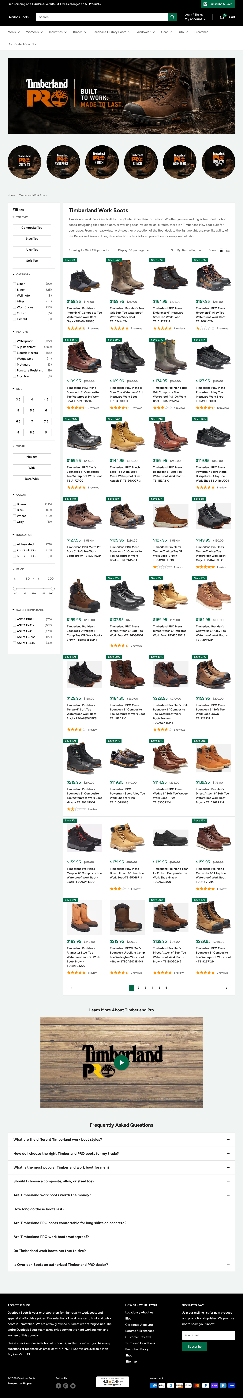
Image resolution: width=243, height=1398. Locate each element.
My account (194, 19)
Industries (55, 32)
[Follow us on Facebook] (58, 1386)
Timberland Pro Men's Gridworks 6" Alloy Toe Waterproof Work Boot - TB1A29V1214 (211, 633)
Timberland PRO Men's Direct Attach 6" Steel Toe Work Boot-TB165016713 (127, 873)
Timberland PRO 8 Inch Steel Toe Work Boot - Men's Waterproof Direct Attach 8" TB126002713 (126, 474)
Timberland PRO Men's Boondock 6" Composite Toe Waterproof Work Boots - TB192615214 (126, 553)
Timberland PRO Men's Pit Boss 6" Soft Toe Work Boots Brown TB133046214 (84, 551)
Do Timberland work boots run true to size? (49, 1251)
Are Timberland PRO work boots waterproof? (51, 1237)
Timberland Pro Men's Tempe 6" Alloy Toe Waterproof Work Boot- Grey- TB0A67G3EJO (211, 553)
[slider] (15, 588)
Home (11, 195)
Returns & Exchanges (139, 1331)
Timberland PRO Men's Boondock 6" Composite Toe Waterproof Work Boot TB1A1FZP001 (84, 474)
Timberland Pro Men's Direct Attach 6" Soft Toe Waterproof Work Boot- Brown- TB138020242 (169, 955)
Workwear (144, 32)
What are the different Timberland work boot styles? (57, 1139)
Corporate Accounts (22, 44)
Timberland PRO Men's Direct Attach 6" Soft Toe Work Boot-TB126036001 (126, 631)
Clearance (201, 32)
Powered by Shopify (20, 1383)
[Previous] (71, 988)
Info (181, 32)
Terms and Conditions (140, 1343)
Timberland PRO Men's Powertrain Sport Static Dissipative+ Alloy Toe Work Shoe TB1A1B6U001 (212, 474)
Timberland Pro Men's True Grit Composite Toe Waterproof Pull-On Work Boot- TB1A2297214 (170, 394)
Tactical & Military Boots (109, 32)
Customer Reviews (138, 1337)
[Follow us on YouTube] (73, 1386)
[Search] (172, 17)
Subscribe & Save (221, 4)
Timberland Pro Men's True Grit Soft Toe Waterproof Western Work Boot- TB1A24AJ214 (127, 315)
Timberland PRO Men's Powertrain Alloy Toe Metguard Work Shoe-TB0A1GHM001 (210, 394)
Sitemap (131, 1361)
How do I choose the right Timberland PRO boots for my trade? (66, 1153)
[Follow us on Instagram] (65, 1386)
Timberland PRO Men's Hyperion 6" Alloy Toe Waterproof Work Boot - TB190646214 (211, 315)
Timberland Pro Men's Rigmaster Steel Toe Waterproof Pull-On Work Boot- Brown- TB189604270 (83, 957)
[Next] (227, 988)
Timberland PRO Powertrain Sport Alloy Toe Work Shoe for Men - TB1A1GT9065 (127, 795)
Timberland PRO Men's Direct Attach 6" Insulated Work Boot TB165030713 (169, 631)
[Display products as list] (228, 250)
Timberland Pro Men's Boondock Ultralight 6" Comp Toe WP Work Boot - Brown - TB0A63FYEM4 (84, 633)
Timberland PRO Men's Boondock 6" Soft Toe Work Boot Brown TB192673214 (210, 711)
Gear (164, 32)
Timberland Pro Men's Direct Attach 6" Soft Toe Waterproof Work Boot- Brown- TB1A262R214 (212, 795)
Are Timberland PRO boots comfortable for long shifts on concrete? (69, 1223)
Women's (32, 32)
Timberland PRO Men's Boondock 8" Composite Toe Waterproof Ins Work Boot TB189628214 (83, 394)
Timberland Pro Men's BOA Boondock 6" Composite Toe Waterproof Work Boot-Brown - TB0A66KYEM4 (170, 714)
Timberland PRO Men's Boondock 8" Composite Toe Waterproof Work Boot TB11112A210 (127, 711)
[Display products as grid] (221, 250)
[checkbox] (32, 227)
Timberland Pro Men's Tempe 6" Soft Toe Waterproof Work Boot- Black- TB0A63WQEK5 (82, 711)
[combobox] (102, 17)
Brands (77, 32)
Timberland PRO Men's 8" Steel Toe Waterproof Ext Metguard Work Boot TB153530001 (126, 394)
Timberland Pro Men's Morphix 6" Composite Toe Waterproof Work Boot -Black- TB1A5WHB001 (84, 875)
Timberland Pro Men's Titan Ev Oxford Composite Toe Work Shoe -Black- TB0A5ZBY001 (170, 875)
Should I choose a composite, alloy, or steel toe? (53, 1181)
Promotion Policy (137, 1349)
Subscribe (195, 1346)
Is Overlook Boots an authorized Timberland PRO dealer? (60, 1264)
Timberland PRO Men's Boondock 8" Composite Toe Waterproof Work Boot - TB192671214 (213, 955)
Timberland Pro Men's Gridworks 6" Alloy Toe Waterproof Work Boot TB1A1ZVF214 (211, 875)
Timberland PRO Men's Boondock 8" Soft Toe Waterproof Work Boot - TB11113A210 (169, 474)
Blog (128, 1318)
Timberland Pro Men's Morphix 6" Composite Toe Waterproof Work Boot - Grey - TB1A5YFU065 (84, 315)
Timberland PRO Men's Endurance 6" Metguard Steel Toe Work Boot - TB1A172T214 (168, 315)
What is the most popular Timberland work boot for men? (61, 1167)
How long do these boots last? (38, 1209)
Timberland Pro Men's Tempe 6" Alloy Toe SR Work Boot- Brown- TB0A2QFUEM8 (168, 553)
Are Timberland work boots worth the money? (52, 1195)
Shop (129, 1355)
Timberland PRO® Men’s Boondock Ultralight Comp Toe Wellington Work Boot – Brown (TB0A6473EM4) (127, 955)
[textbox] (23, 578)
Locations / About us (139, 1312)
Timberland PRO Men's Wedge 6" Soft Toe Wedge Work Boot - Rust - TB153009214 (170, 795)
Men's (12, 32)
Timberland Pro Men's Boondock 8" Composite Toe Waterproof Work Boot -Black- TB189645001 (84, 795)
